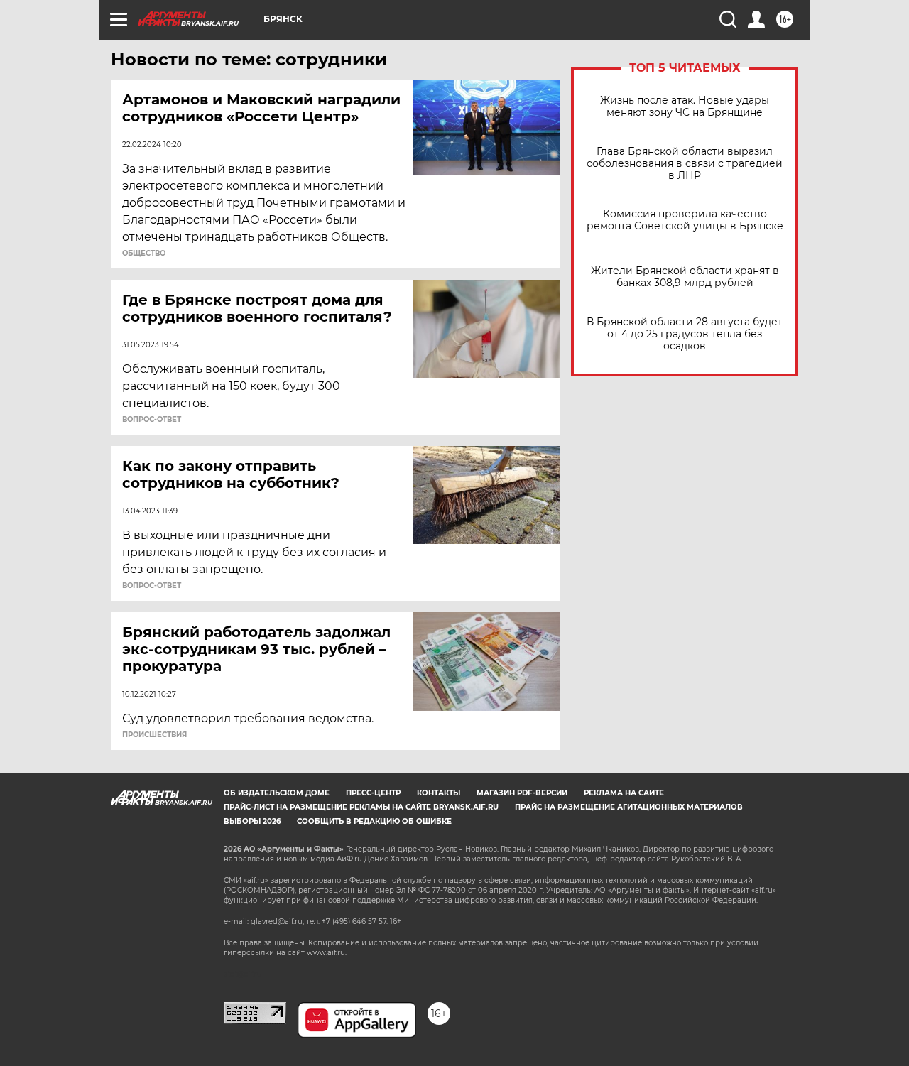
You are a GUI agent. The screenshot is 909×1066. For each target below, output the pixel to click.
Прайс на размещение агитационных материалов (629, 807)
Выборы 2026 (252, 821)
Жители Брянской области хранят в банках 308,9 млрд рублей (685, 277)
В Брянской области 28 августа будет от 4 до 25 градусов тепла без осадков (685, 334)
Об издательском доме (277, 793)
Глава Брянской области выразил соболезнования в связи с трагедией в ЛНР (685, 164)
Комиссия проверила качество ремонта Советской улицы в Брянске (685, 220)
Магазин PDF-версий (522, 793)
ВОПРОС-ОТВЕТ (151, 419)
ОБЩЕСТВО (143, 253)
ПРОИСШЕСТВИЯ (154, 735)
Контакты (438, 793)
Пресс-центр (373, 793)
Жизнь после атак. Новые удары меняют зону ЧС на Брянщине (684, 106)
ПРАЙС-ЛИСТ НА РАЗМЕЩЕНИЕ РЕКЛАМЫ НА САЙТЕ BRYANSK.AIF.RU (361, 807)
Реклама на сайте (624, 793)
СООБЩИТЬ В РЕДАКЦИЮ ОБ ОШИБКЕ (374, 821)
